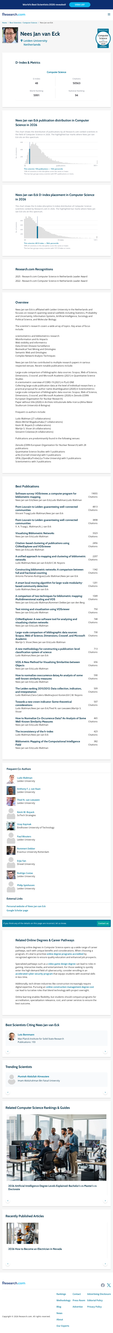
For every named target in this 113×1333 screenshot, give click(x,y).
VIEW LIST (80, 4)
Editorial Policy (95, 1300)
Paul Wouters (24, 836)
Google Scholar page (17, 910)
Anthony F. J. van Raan (29, 788)
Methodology (64, 1300)
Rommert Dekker (26, 848)
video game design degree (62, 963)
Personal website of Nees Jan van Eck (26, 906)
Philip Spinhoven (26, 885)
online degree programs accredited (65, 953)
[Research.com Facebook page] (103, 1285)
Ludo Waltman (24, 777)
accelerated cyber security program (34, 973)
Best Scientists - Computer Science (23, 22)
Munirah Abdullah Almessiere (33, 1076)
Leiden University (35, 41)
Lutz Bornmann (26, 1034)
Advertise (78, 1306)
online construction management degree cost (70, 986)
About (60, 1319)
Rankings (61, 1294)
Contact (77, 1294)
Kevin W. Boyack (25, 812)
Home (4, 22)
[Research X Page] (109, 1285)
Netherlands (32, 44)
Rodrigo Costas (25, 873)
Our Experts (63, 1325)
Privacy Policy (94, 1306)
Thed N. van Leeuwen (28, 799)
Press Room (79, 1300)
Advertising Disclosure (99, 1294)
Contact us (103, 923)
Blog (59, 1306)
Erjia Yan (21, 860)
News (59, 1313)
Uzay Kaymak (24, 824)
